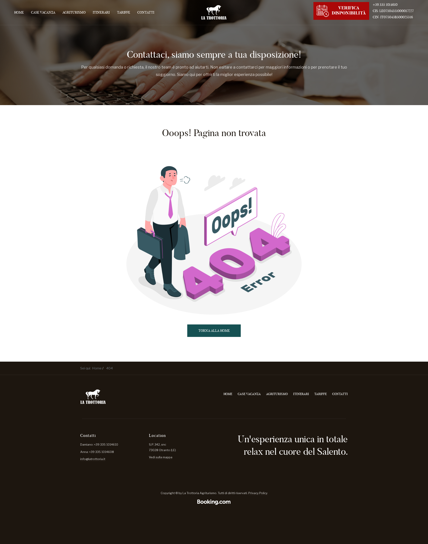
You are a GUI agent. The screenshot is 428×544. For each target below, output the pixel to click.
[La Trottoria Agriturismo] (214, 12)
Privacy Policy (258, 493)
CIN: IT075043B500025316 (393, 17)
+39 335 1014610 (385, 4)
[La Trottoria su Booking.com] (214, 502)
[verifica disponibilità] (341, 10)
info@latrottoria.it (92, 459)
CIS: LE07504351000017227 (393, 11)
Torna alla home (214, 330)
